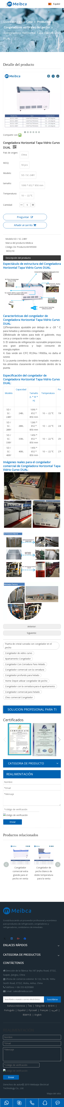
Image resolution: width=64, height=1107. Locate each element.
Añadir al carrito (23, 225)
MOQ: (8, 250)
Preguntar (23, 217)
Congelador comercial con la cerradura (24, 669)
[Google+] (19, 939)
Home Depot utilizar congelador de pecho (26, 680)
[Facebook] (25, 939)
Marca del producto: (15, 242)
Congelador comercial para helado (22, 691)
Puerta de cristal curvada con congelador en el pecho (28, 645)
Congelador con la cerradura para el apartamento (30, 686)
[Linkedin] (12, 939)
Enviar (13, 821)
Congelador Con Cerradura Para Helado (25, 664)
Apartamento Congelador (18, 658)
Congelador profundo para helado (22, 675)
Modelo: (9, 238)
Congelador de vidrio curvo (18, 653)
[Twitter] (5, 939)
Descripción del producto (18, 257)
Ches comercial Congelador (19, 697)
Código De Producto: (16, 246)
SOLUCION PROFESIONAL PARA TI (32, 709)
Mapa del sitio (54, 1093)
